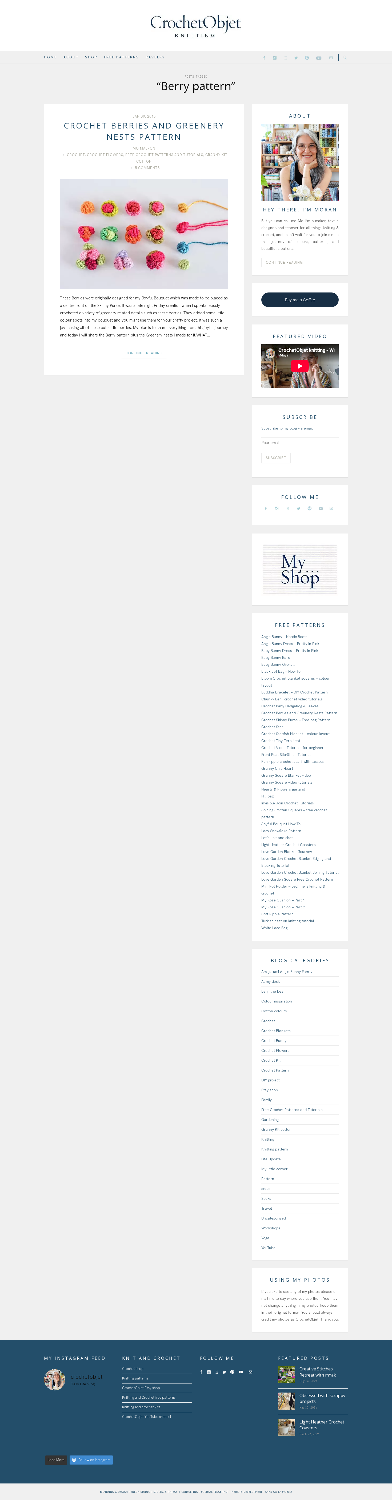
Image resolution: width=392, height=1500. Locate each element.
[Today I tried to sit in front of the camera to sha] (51, 1424)
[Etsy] (285, 58)
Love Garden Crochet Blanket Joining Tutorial (300, 872)
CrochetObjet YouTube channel (146, 1416)
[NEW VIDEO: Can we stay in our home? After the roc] (51, 1435)
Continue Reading (144, 353)
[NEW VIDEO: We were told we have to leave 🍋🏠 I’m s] (106, 1424)
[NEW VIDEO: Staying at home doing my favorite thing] (51, 1446)
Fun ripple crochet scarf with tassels (292, 761)
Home (50, 57)
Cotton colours (274, 1011)
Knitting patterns (135, 1378)
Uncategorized (273, 1218)
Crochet (76, 155)
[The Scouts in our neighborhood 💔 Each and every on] (70, 1401)
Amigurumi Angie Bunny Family (286, 971)
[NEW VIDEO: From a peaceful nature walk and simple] (70, 1435)
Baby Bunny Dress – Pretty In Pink (289, 650)
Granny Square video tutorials (287, 782)
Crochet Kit (271, 1060)
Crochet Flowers (105, 155)
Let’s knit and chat (277, 837)
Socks (266, 1198)
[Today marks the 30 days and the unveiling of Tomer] (106, 1401)
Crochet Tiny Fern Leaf (280, 740)
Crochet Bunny (273, 1040)
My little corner (274, 1168)
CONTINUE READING (284, 262)
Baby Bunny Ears (275, 657)
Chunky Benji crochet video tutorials (292, 699)
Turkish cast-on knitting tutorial (287, 921)
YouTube (268, 1247)
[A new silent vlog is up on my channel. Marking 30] (51, 1401)
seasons (268, 1188)
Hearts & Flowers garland (283, 789)
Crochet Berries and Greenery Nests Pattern (144, 131)
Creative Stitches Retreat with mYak (317, 1372)
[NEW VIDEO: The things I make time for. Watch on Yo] (106, 1435)
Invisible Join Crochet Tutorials (287, 803)
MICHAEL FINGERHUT (215, 1492)
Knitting (267, 1139)
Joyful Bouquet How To (281, 823)
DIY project (270, 1080)
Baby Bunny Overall (278, 664)
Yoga (265, 1238)
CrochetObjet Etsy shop (141, 1388)
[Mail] (331, 58)
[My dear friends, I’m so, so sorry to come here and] (70, 1424)
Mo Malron (144, 148)
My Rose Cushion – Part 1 (283, 900)
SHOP (91, 57)
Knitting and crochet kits (141, 1407)
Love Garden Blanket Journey (286, 851)
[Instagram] (274, 58)
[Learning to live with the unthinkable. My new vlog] (70, 1412)
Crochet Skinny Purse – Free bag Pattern (295, 719)
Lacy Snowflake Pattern (281, 830)
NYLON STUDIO (140, 1492)
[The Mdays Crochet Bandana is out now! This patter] (106, 1446)
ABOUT (71, 57)
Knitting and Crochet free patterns (148, 1397)
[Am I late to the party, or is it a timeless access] (70, 1446)
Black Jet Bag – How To (281, 671)
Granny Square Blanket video (286, 775)
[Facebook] (264, 58)
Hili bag (267, 796)
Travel (266, 1208)
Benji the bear (273, 991)
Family (266, 1099)
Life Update (271, 1159)
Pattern (267, 1178)
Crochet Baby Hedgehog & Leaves (290, 706)
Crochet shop (132, 1368)
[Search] (343, 57)
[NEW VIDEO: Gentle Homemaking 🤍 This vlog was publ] (88, 1435)
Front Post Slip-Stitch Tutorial (286, 754)
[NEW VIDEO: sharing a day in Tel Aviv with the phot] (88, 1446)
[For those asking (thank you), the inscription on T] (88, 1401)
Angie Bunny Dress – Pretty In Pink (290, 643)
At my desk (270, 981)
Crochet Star (272, 726)
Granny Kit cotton (276, 1129)
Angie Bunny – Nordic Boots (284, 636)
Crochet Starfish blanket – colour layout (295, 733)
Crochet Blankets (276, 1030)
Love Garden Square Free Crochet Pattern (297, 879)
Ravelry (155, 57)
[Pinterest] (306, 58)
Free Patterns (121, 57)
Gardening (270, 1119)
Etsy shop (269, 1090)
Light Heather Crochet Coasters (288, 844)
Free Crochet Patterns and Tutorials (164, 155)
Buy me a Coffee (300, 300)
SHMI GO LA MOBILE (278, 1492)
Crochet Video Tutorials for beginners (293, 747)
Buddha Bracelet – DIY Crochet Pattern (294, 692)
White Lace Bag (274, 927)
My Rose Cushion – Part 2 (283, 907)
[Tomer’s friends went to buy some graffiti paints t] (88, 1412)
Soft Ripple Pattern (277, 914)
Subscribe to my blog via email (287, 428)
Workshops (270, 1228)
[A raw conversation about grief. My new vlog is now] (51, 1412)
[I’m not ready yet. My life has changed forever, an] (106, 1412)
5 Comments (147, 168)
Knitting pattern (274, 1149)
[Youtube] (319, 57)
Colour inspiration (276, 1001)
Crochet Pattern (275, 1070)
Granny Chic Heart (277, 768)
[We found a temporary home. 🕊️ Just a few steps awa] (88, 1424)
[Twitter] (296, 58)
